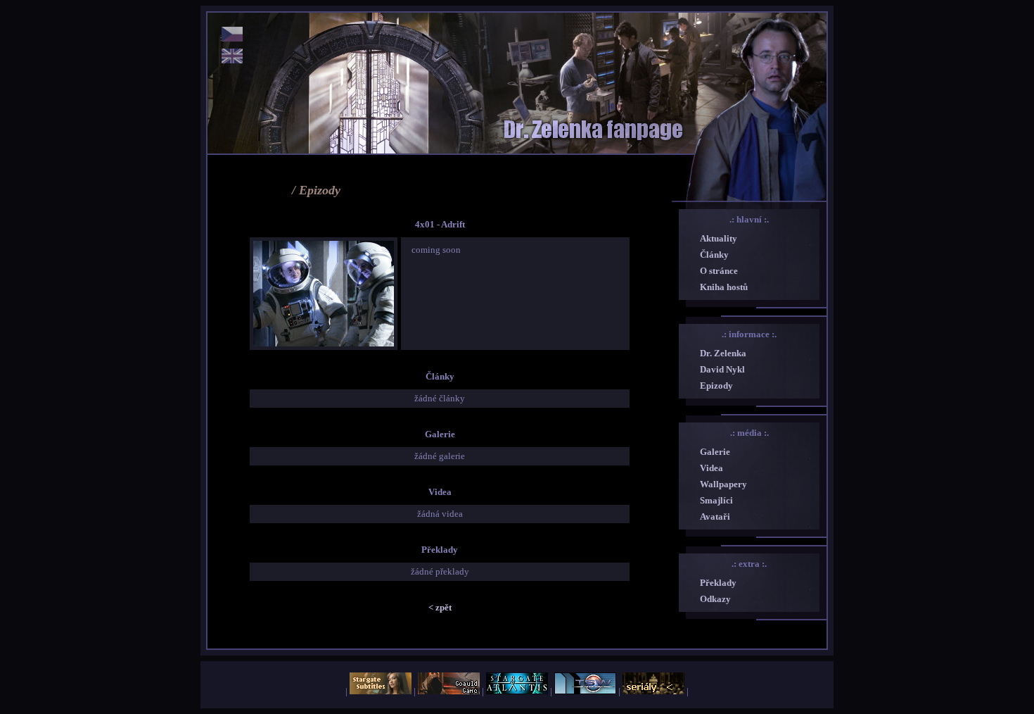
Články (714, 254)
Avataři (715, 516)
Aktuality (718, 238)
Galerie (715, 451)
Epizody (716, 385)
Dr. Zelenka (723, 353)
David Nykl (722, 369)
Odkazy (715, 599)
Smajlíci (716, 500)
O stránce (719, 270)
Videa (711, 468)
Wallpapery (723, 484)
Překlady (718, 582)
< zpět (440, 607)
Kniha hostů (724, 287)
